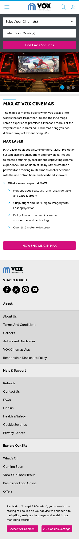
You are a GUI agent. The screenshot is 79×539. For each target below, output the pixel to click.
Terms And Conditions (19, 324)
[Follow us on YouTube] (35, 289)
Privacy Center (14, 433)
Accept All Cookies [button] (22, 529)
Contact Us (11, 391)
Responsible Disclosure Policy (25, 358)
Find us (8, 408)
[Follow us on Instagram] (25, 289)
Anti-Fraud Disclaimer (19, 341)
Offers (8, 491)
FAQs (7, 400)
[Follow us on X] (16, 290)
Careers (9, 333)
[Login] (73, 7)
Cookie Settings (15, 424)
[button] (57, 528)
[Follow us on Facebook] (7, 289)
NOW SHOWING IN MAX (40, 246)
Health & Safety (14, 416)
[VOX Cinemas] (39, 7)
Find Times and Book (39, 45)
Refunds (9, 383)
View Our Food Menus (19, 475)
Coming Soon (13, 466)
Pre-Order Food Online (20, 483)
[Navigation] (7, 7)
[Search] (63, 7)
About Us (10, 316)
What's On (10, 458)
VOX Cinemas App (16, 349)
